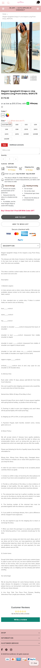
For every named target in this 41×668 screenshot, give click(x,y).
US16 (17, 134)
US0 (16, 124)
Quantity (4, 155)
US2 (26, 124)
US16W (26, 134)
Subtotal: (4, 164)
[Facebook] (2, 649)
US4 (35, 124)
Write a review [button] (20, 619)
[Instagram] (11, 649)
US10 (26, 129)
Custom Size (6, 124)
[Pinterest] (6, 649)
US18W (35, 134)
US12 (35, 129)
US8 (16, 129)
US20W (6, 139)
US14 (6, 134)
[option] (20, 9)
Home (4, 14)
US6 (6, 129)
